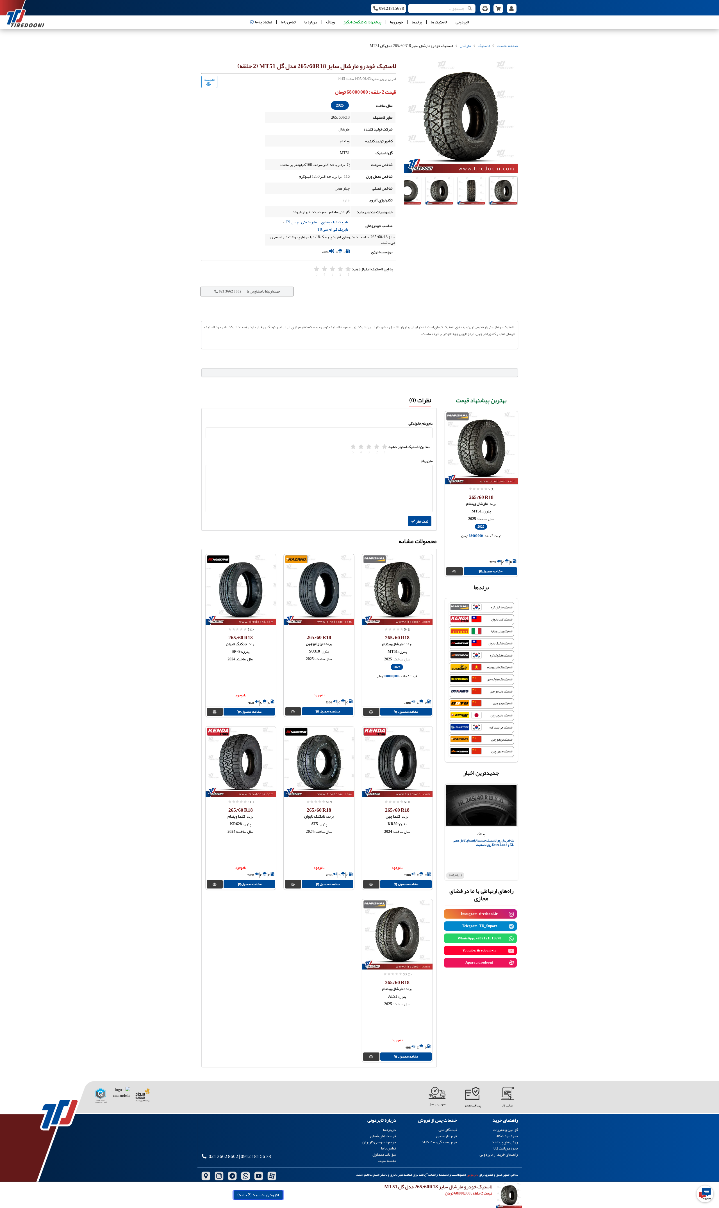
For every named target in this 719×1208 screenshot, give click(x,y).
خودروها (396, 22)
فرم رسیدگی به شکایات (439, 1141)
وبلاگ (330, 22)
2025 (340, 105)
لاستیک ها (439, 22)
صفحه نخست (507, 46)
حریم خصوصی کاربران (379, 1142)
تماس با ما (288, 22)
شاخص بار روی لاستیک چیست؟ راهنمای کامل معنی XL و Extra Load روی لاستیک (483, 842)
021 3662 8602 (223, 1156)
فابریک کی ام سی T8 (333, 229)
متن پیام (427, 461)
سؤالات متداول (384, 1154)
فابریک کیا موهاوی (335, 222)
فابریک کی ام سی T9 (301, 222)
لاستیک (484, 46)
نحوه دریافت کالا (505, 1148)
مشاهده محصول (492, 571)
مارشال (465, 46)
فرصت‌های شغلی (383, 1136)
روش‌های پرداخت (504, 1142)
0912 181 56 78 (256, 1156)
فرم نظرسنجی (446, 1136)
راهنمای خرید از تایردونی (498, 1154)
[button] (503, 190)
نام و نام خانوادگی (420, 423)
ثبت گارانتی (447, 1130)
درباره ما (310, 22)
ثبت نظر (421, 521)
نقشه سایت (387, 1160)
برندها (417, 22)
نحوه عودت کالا (507, 1136)
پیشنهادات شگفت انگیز (362, 22)
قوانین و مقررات (505, 1130)
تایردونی (462, 22)
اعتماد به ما (263, 22)
